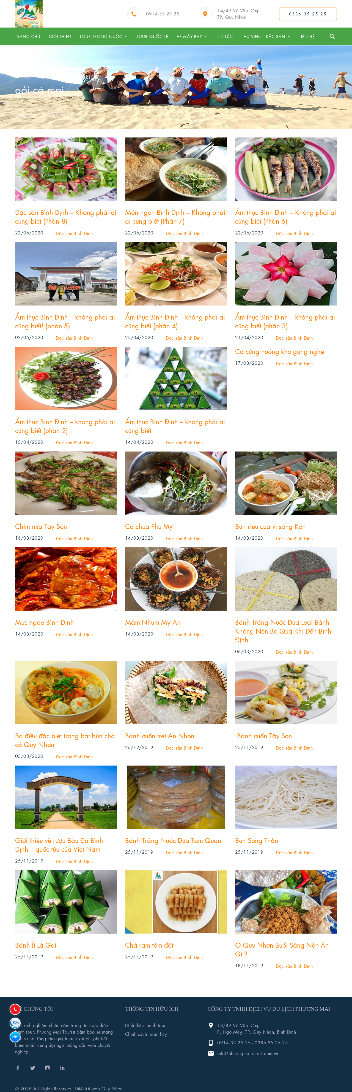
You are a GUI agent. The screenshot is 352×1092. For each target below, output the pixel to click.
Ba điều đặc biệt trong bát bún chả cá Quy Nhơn (65, 740)
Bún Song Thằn (256, 840)
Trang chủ (27, 36)
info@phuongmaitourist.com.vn (247, 1053)
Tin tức (224, 36)
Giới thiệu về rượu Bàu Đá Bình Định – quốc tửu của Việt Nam (59, 845)
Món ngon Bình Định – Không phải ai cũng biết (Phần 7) (175, 216)
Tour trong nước (100, 36)
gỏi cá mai (64, 115)
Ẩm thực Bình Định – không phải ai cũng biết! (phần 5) (65, 321)
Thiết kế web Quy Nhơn (98, 1088)
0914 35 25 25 (162, 13)
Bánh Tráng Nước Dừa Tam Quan (173, 840)
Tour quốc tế (152, 36)
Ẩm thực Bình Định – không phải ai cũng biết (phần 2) (65, 426)
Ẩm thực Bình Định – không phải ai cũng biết (175, 426)
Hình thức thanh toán (146, 1025)
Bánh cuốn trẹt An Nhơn (159, 735)
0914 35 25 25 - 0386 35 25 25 (252, 1042)
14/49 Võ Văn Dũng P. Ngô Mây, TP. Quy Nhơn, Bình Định (256, 1028)
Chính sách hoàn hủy (146, 1034)
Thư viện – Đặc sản (263, 36)
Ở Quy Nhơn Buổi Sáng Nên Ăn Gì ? (282, 949)
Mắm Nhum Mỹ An (153, 622)
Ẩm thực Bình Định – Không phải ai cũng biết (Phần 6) (285, 216)
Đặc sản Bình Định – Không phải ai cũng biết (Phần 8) (65, 216)
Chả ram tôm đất (149, 945)
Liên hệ (307, 36)
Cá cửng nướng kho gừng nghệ (279, 351)
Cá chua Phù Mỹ (149, 526)
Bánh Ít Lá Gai (35, 945)
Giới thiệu (60, 36)
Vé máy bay (189, 36)
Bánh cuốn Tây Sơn (263, 735)
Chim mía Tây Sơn (41, 526)
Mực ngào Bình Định (44, 622)
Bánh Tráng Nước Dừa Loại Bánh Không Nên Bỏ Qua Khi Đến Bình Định (283, 630)
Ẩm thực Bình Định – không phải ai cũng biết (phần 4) (175, 321)
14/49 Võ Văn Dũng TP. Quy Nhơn (238, 13)
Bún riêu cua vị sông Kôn (270, 526)
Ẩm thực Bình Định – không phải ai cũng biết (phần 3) (285, 321)
